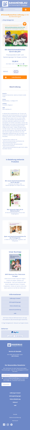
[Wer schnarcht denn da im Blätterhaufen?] (15, 199)
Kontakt (15, 414)
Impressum (15, 420)
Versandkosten (6, 319)
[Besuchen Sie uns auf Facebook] (4, 424)
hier (8, 380)
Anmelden (17, 9)
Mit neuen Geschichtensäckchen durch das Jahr (15, 181)
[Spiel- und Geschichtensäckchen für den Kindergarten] (15, 227)
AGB (15, 313)
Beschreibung (15, 87)
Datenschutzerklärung (15, 309)
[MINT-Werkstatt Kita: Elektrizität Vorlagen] (15, 263)
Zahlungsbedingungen (15, 302)
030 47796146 (15, 356)
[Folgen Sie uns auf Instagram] (8, 424)
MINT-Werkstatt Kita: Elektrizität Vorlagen (15, 275)
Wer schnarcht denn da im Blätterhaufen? (15, 210)
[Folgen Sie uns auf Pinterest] (11, 424)
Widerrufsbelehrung (15, 306)
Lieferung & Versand (15, 298)
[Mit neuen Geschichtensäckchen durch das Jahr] (15, 172)
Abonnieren (6, 384)
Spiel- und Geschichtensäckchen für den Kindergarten (15, 237)
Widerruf (15, 402)
